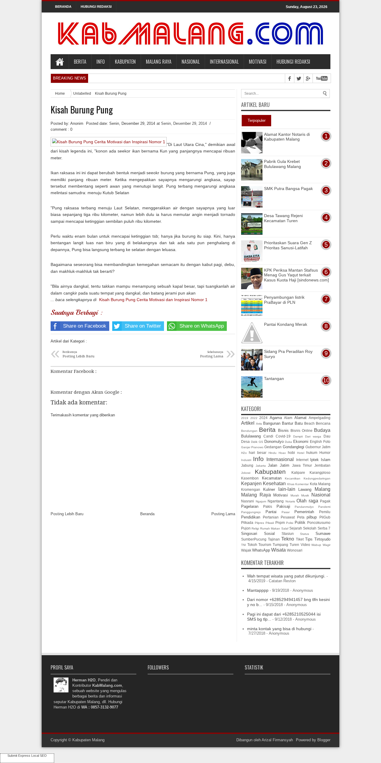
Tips (309, 539)
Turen (294, 544)
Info (100, 61)
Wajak (246, 550)
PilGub (324, 517)
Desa (245, 441)
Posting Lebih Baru (67, 514)
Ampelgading (319, 418)
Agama (276, 417)
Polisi (289, 522)
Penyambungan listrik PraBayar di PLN (284, 300)
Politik (300, 522)
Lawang (304, 489)
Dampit (298, 436)
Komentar (302, 484)
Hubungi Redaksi (293, 61)
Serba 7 (324, 528)
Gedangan (273, 447)
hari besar (257, 452)
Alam (288, 418)
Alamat (300, 417)
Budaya (322, 430)
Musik (305, 495)
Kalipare (298, 472)
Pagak (325, 501)
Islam (325, 459)
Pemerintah (304, 512)
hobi (291, 452)
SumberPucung (253, 539)
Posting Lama (223, 514)
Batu (299, 423)
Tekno (287, 538)
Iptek (314, 459)
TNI (243, 544)
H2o (244, 452)
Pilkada (247, 522)
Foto (326, 441)
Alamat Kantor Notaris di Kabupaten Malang (287, 137)
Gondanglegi (293, 447)
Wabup (316, 544)
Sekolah (309, 528)
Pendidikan (250, 517)
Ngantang (276, 501)
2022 (253, 418)
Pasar (286, 512)
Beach (309, 423)
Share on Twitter (143, 326)
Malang (322, 489)
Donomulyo (274, 441)
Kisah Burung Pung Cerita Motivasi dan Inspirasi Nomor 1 (153, 299)
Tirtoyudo (322, 539)
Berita (80, 61)
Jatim (284, 465)
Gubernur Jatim (317, 447)
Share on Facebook (84, 326)
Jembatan (322, 465)
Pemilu (324, 512)
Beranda (147, 514)
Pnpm (280, 522)
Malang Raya (158, 61)
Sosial (269, 533)
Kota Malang (320, 484)
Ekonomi (300, 441)
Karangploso (320, 472)
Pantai (271, 512)
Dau (327, 436)
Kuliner (269, 489)
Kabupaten (125, 61)
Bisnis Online (302, 430)
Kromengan (250, 489)
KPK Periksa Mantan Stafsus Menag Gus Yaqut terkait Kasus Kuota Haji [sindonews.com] (296, 275)
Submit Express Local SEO (27, 755)
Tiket (300, 539)
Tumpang (280, 544)
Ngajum (261, 501)
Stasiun (288, 533)
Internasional (224, 61)
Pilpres (259, 522)
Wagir (326, 544)
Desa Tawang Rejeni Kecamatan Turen (283, 218)
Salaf (284, 528)
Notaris (290, 501)
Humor (324, 452)
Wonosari (294, 550)
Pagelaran (249, 506)
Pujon (246, 528)
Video (305, 544)
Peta (301, 517)
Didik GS (257, 441)
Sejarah (295, 528)
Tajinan (274, 539)
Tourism (264, 544)
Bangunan (271, 423)
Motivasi (257, 61)
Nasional (191, 61)
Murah (295, 495)
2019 (244, 418)
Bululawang (251, 436)
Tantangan (274, 378)
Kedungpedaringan (317, 478)
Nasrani (247, 501)
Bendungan (249, 430)
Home (59, 61)
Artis (259, 423)
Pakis (267, 506)
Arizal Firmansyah (277, 740)
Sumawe (323, 533)
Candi (268, 436)
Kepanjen (251, 483)
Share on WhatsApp (201, 326)
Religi (255, 528)
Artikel (247, 423)
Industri (246, 460)
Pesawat (288, 517)
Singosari (249, 533)
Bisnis (283, 430)
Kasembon (250, 478)
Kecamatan (272, 478)
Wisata (278, 549)
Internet (302, 460)
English (316, 441)
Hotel (300, 452)
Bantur (287, 423)
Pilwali (270, 522)
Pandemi (324, 506)
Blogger (323, 740)
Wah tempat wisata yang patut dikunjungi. (286, 576)
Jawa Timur (302, 465)
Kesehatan (274, 483)
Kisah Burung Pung (82, 109)
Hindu (272, 452)
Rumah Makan (270, 528)
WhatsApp (261, 550)
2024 (263, 418)
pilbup (312, 517)
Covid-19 (283, 436)
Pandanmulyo (304, 506)
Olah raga (307, 500)
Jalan (272, 465)
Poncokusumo (318, 522)
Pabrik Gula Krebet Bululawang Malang (282, 164)
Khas (290, 484)
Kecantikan (292, 478)
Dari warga (313, 436)
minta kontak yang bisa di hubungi (279, 628)
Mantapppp (257, 590)
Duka (288, 441)
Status (304, 533)
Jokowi (245, 472)
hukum (311, 452)
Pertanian (271, 517)
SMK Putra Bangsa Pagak (288, 188)
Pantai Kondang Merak (285, 324)
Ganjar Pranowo (252, 447)
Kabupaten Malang (88, 740)
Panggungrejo (251, 512)
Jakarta (261, 465)
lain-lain (286, 489)
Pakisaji (283, 506)
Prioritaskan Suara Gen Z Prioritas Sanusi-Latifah (288, 245)
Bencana (323, 423)
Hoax (282, 452)
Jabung (247, 465)
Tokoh (252, 544)
